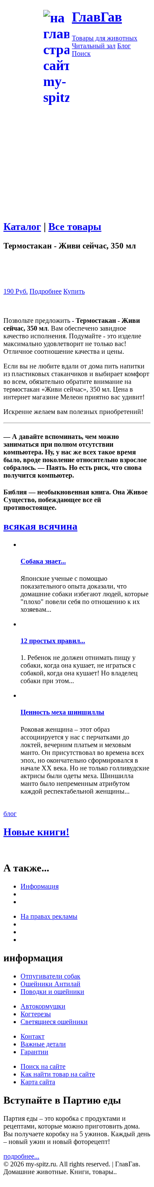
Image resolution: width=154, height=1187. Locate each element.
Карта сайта (38, 1082)
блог (10, 813)
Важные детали (43, 1044)
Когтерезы (36, 1014)
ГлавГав (97, 17)
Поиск (81, 53)
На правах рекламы (49, 916)
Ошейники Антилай (50, 984)
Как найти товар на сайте (58, 1074)
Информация (40, 886)
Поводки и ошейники (52, 991)
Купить (74, 291)
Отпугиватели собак (50, 976)
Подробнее (46, 291)
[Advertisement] (77, 183)
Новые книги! (36, 831)
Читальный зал (94, 45)
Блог (124, 45)
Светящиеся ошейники (54, 1021)
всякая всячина (40, 526)
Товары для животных (104, 38)
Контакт (32, 1036)
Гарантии (34, 1051)
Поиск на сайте (43, 1066)
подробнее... (21, 1156)
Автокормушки (43, 1006)
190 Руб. (15, 291)
